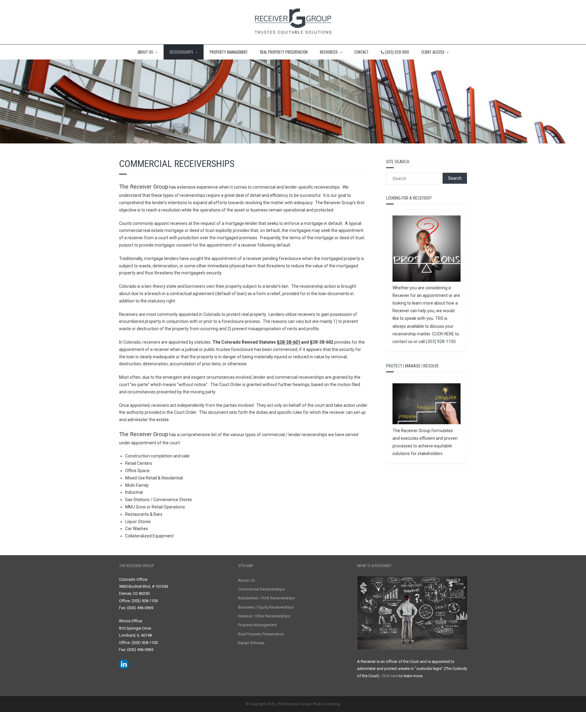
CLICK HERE (443, 333)
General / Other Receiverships (264, 616)
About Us (246, 580)
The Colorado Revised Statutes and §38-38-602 (272, 342)
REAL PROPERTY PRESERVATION (284, 52)
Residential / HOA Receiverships (266, 598)
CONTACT (361, 52)
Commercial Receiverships (261, 589)
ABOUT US (145, 52)
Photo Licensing (326, 704)
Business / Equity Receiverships (266, 607)
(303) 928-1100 (441, 341)
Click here (389, 676)
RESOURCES (329, 52)
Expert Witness (251, 643)
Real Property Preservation (261, 634)
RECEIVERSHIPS (181, 52)
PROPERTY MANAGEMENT (229, 52)
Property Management (257, 625)
